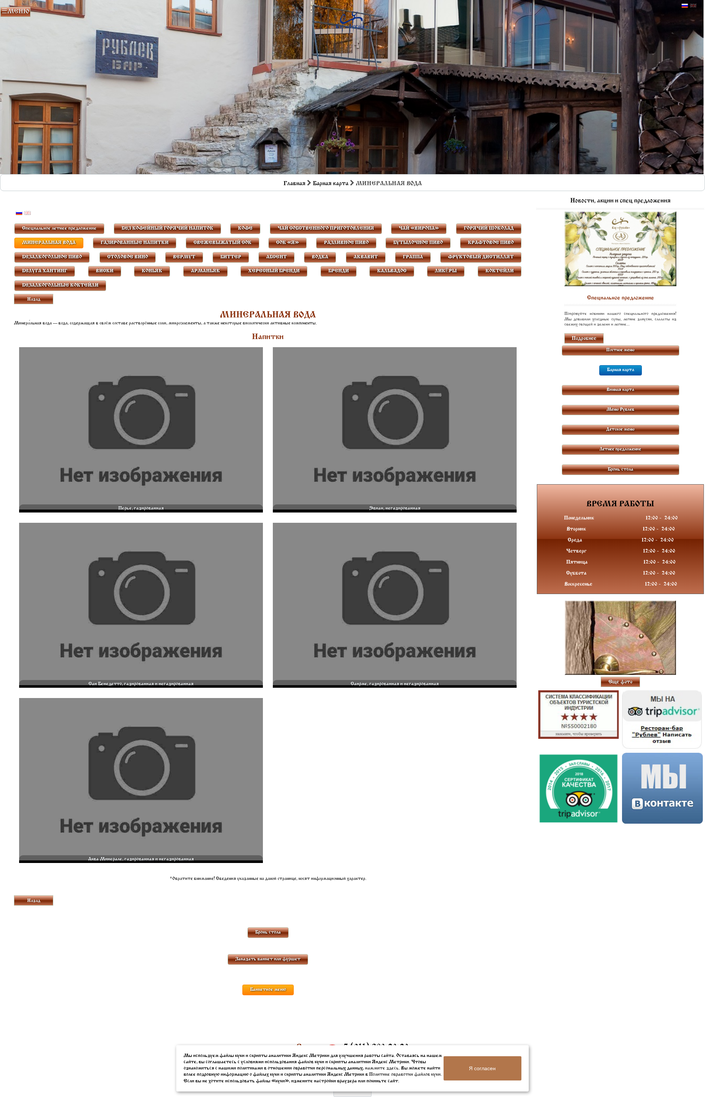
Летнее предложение (620, 449)
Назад (33, 299)
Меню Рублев (620, 409)
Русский (685, 6)
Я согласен (482, 1068)
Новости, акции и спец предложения (620, 201)
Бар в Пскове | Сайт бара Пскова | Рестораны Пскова (351, 20)
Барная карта (330, 184)
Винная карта (620, 390)
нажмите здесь (382, 1068)
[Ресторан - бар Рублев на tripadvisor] (662, 719)
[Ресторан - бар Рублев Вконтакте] (662, 788)
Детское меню (620, 429)
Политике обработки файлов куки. (405, 1074)
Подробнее (584, 338)
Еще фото (620, 682)
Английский (693, 6)
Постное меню (620, 350)
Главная (294, 184)
